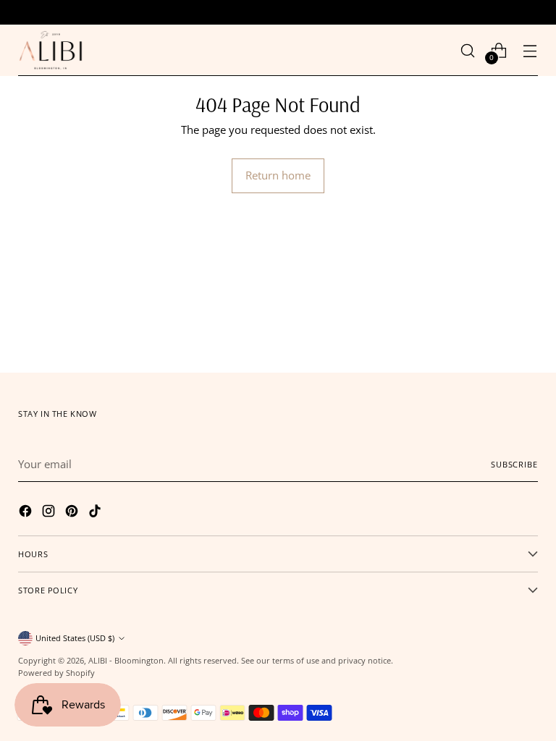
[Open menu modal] (530, 50)
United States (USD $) (74, 637)
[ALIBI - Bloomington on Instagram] (50, 513)
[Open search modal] (468, 50)
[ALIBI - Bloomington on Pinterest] (73, 513)
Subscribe (514, 464)
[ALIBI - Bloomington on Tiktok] (96, 513)
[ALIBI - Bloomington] (50, 50)
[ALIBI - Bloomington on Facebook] (26, 513)
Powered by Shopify (56, 672)
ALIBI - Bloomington (126, 660)
